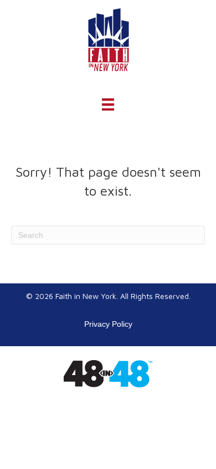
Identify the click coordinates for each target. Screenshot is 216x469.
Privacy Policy (108, 324)
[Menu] (108, 104)
